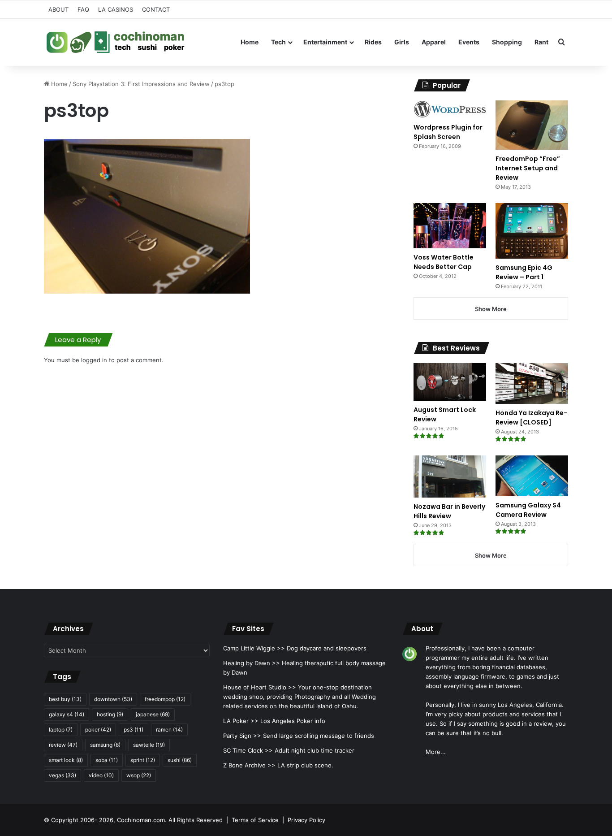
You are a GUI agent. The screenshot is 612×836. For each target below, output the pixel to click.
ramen (169, 729)
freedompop (165, 699)
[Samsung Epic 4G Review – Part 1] (532, 230)
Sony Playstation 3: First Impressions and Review (141, 83)
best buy (65, 699)
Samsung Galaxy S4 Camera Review (528, 510)
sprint (142, 760)
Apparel (434, 42)
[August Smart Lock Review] (450, 382)
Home (250, 42)
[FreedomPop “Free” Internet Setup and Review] (532, 125)
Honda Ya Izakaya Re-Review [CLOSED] (531, 417)
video (101, 775)
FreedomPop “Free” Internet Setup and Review (528, 168)
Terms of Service (255, 819)
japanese (153, 714)
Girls (401, 42)
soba (106, 760)
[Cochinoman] (115, 42)
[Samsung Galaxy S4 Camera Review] (532, 475)
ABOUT (58, 9)
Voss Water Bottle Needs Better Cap (444, 262)
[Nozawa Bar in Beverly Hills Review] (450, 476)
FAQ (83, 9)
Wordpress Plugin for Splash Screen (448, 132)
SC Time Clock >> (248, 750)
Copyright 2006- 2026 (82, 819)
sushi (180, 760)
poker (98, 729)
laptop (61, 729)
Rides (373, 42)
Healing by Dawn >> (251, 663)
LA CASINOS (115, 9)
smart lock (66, 760)
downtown (113, 699)
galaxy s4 (66, 714)
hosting (110, 714)
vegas (62, 775)
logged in (94, 360)
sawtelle (149, 744)
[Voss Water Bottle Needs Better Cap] (450, 225)
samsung (105, 744)
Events (468, 42)
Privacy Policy (306, 819)
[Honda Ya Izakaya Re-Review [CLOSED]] (532, 383)
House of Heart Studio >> (259, 687)
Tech (278, 42)
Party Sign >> (242, 735)
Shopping (507, 42)
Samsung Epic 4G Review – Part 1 (524, 272)
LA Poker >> (241, 720)
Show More (491, 308)
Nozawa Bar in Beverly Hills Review (449, 511)
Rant (541, 42)
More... (436, 751)
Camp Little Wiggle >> (254, 648)
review (63, 744)
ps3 (133, 729)
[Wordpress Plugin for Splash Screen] (450, 109)
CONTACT (156, 9)
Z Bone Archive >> (249, 765)
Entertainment (325, 42)
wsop (138, 775)
